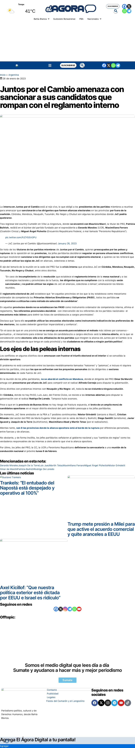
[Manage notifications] (7, 741)
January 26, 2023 (67, 243)
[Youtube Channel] (79, 609)
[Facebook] (124, 6)
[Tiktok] (127, 703)
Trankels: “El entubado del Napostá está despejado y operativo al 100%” (27, 488)
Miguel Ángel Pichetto (96, 465)
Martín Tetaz (56, 465)
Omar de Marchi (8, 469)
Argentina (13, 75)
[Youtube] (121, 703)
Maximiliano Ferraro (73, 465)
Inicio (3, 75)
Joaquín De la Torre (28, 465)
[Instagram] (65, 609)
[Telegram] (129, 11)
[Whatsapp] (124, 11)
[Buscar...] (115, 11)
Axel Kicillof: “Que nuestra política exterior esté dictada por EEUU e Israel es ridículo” (30, 592)
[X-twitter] (101, 703)
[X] (129, 6)
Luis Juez (44, 465)
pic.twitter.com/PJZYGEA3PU (21, 237)
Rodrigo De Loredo (44, 469)
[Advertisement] (67, 41)
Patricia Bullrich (25, 469)
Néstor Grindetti (116, 465)
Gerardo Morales (9, 465)
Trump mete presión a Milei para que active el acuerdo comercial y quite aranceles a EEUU (101, 529)
